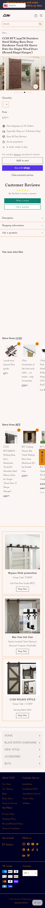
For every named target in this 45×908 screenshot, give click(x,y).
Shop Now (22, 589)
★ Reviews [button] (42, 457)
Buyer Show (7, 799)
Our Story (6, 784)
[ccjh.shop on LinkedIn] (23, 855)
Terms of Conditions (11, 828)
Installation (27, 784)
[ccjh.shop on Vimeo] (28, 855)
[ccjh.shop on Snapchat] (28, 850)
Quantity (7, 98)
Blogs (4, 794)
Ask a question (9, 233)
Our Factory (7, 789)
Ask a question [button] (22, 207)
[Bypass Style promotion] (22, 551)
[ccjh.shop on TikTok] (33, 850)
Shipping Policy (9, 819)
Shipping (17, 155)
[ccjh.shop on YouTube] (33, 844)
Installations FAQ (30, 789)
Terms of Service (9, 803)
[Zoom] (35, 86)
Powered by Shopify (21, 902)
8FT (18, 424)
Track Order (28, 799)
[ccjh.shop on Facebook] (28, 844)
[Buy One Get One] (22, 616)
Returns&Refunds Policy (12, 824)
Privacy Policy (8, 814)
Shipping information (13, 225)
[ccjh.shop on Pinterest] (23, 850)
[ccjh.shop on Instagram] (23, 844)
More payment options (23, 175)
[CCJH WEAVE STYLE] (22, 678)
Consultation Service (31, 794)
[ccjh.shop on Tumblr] (37, 850)
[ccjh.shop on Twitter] (37, 844)
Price (4, 112)
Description (7, 218)
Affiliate (26, 803)
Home (4, 33)
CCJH (19, 338)
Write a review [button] (22, 201)
